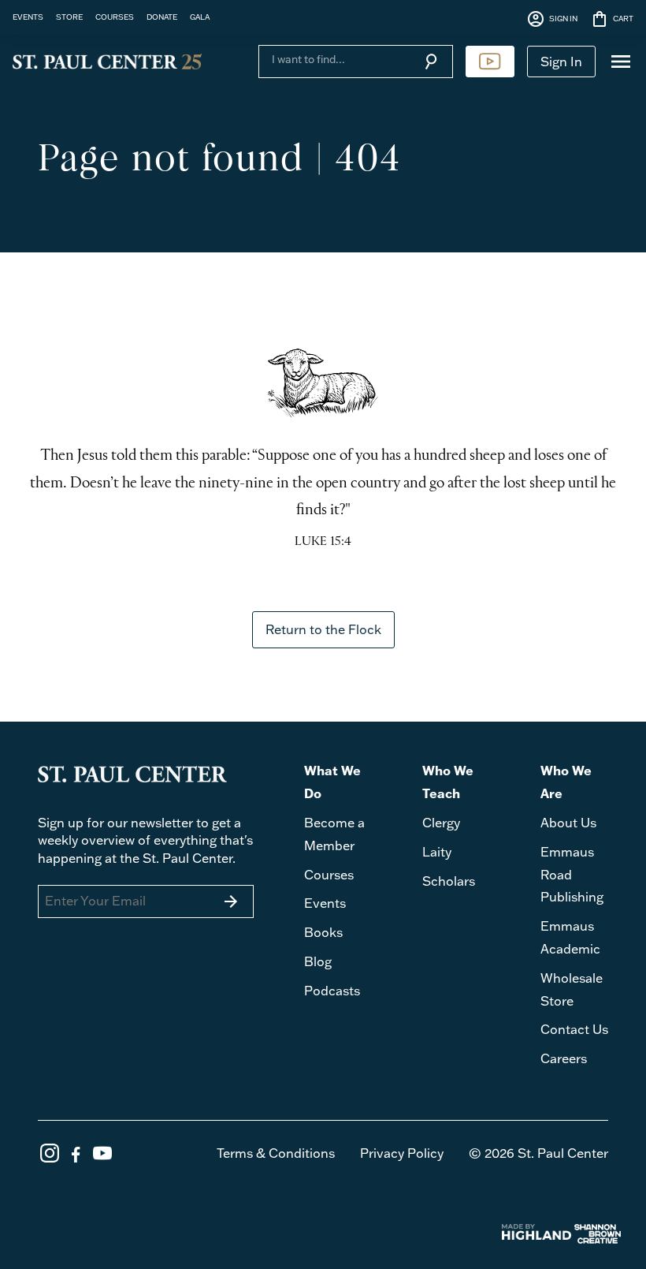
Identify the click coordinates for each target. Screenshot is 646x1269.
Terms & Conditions (276, 1153)
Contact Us (574, 1029)
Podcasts (332, 990)
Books (323, 932)
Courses (329, 875)
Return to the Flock (323, 629)
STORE (69, 16)
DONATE (162, 16)
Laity (436, 852)
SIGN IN (551, 18)
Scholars (448, 881)
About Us (568, 822)
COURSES (114, 16)
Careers (563, 1058)
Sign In (561, 61)
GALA (200, 16)
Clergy (441, 822)
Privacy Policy (402, 1153)
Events (325, 903)
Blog (318, 961)
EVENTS (28, 16)
